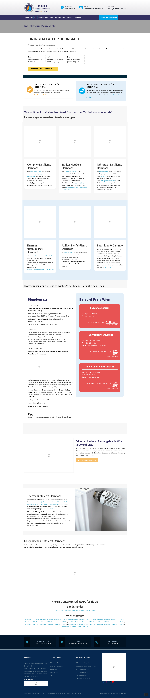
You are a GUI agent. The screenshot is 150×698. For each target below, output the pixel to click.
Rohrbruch (104, 176)
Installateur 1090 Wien (46, 622)
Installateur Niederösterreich (73, 610)
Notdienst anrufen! (40, 95)
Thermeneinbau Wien (83, 672)
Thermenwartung (60, 17)
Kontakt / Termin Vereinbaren (108, 17)
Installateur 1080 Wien (32, 622)
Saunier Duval (43, 504)
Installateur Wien (59, 610)
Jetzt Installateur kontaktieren (42, 69)
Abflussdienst (68, 252)
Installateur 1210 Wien (117, 624)
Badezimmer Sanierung (83, 678)
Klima (51, 17)
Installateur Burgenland (89, 610)
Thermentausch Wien (83, 669)
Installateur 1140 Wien (117, 622)
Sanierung (78, 17)
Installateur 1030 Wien (60, 619)
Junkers (43, 502)
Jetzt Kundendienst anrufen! (88, 460)
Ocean (54, 502)
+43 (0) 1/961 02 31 (117, 8)
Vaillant (38, 502)
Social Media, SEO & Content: (65, 693)
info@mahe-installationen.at (78, 643)
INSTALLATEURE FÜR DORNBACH (47, 85)
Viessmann (35, 504)
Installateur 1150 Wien (32, 624)
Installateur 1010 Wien (32, 619)
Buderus (49, 502)
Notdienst (70, 17)
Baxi (62, 502)
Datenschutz (54, 672)
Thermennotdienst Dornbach (43, 256)
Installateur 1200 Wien (103, 624)
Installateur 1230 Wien (82, 626)
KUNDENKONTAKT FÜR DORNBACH (100, 85)
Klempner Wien (55, 663)
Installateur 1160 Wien (46, 624)
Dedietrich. (62, 504)
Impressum (54, 669)
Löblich (29, 504)
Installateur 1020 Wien (46, 619)
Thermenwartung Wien (83, 663)
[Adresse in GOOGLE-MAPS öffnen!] (63, 9)
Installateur (28, 17)
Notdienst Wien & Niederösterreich (86, 666)
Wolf (65, 502)
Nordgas (51, 504)
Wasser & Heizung (43, 17)
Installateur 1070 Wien (117, 619)
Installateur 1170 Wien (60, 624)
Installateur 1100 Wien (60, 622)
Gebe (58, 502)
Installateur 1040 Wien (75, 619)
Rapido (56, 504)
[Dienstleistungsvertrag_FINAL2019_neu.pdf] (40, 269)
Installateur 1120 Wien (89, 622)
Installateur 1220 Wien (68, 626)
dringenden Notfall (36, 172)
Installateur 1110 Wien (75, 622)
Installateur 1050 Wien (89, 619)
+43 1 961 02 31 (113, 643)
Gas (35, 17)
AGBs (52, 675)
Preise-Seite (107, 267)
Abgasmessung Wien (57, 666)
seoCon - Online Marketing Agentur (115, 693)
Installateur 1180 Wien (75, 624)
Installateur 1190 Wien (89, 624)
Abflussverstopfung (82, 675)
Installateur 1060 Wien (103, 619)
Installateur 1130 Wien (103, 622)
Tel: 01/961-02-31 (48, 509)
